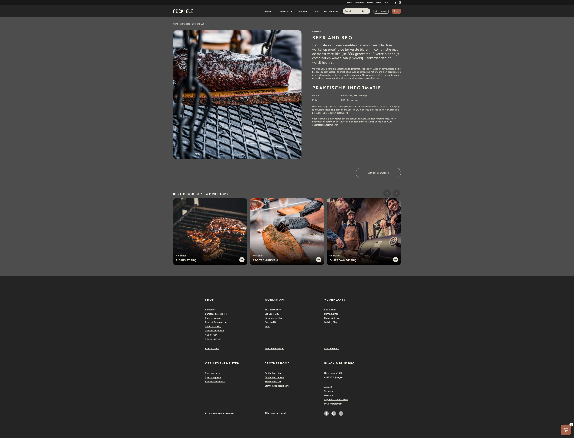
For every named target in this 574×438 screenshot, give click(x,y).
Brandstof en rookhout (216, 322)
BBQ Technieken (273, 309)
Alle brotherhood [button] (275, 413)
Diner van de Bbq (273, 318)
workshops (217, 194)
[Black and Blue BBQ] (183, 11)
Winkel (316, 11)
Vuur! (267, 326)
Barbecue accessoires (216, 313)
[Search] (356, 11)
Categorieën (359, 2)
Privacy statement (333, 403)
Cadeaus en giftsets (214, 330)
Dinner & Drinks (332, 318)
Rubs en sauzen (212, 318)
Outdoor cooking (213, 326)
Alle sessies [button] (331, 348)
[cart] (396, 11)
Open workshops (213, 373)
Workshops (286, 11)
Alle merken (211, 334)
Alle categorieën (213, 339)
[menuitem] (349, 2)
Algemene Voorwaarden (336, 399)
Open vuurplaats (213, 377)
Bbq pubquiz (330, 309)
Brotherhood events (215, 381)
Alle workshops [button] (274, 348)
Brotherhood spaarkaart (276, 385)
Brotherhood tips (273, 381)
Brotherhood (331, 11)
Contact (386, 2)
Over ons (328, 395)
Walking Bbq (330, 322)
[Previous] (387, 202)
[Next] (396, 202)
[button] (395, 2)
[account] (381, 11)
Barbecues (210, 309)
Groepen (302, 11)
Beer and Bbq (271, 322)
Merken (349, 2)
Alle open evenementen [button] (219, 413)
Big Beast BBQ (272, 313)
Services (328, 391)
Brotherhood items (274, 373)
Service (378, 2)
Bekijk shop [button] (212, 348)
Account (370, 2)
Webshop (269, 11)
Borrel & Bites (331, 313)
